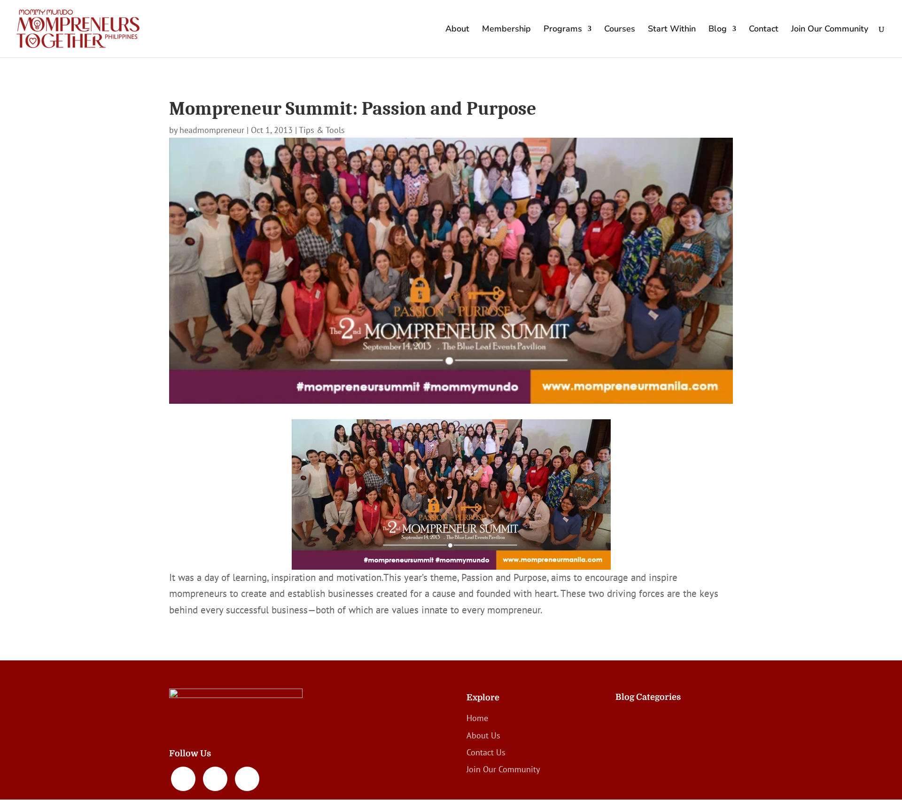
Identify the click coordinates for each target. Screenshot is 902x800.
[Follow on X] (215, 779)
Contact (763, 29)
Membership (506, 29)
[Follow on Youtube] (247, 779)
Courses (619, 29)
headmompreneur (211, 130)
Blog (717, 29)
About (457, 29)
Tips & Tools (322, 130)
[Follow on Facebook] (183, 779)
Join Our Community (829, 29)
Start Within (672, 29)
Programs (563, 29)
